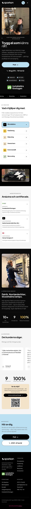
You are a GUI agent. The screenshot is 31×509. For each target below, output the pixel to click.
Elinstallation (20, 461)
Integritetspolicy (6, 489)
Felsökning (20, 463)
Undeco (20, 505)
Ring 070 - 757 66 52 (16, 71)
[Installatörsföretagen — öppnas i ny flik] (15, 87)
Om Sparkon (5, 482)
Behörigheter (5, 484)
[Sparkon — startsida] (7, 3)
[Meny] (27, 3)
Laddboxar (20, 466)
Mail (15, 65)
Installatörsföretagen (7, 492)
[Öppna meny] (27, 3)
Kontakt (4, 487)
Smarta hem (20, 470)
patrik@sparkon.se (22, 484)
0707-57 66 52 (16, 443)
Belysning (19, 468)
